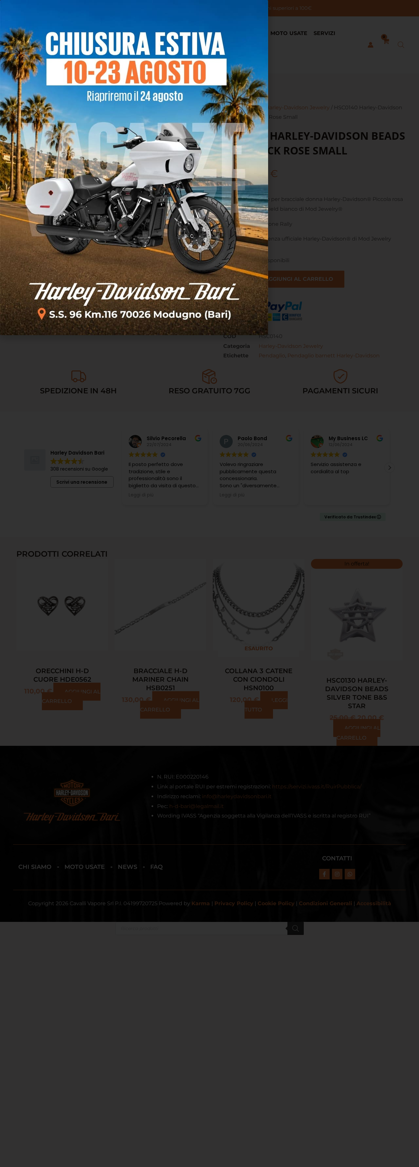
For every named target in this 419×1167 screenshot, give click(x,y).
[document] (209, 583)
